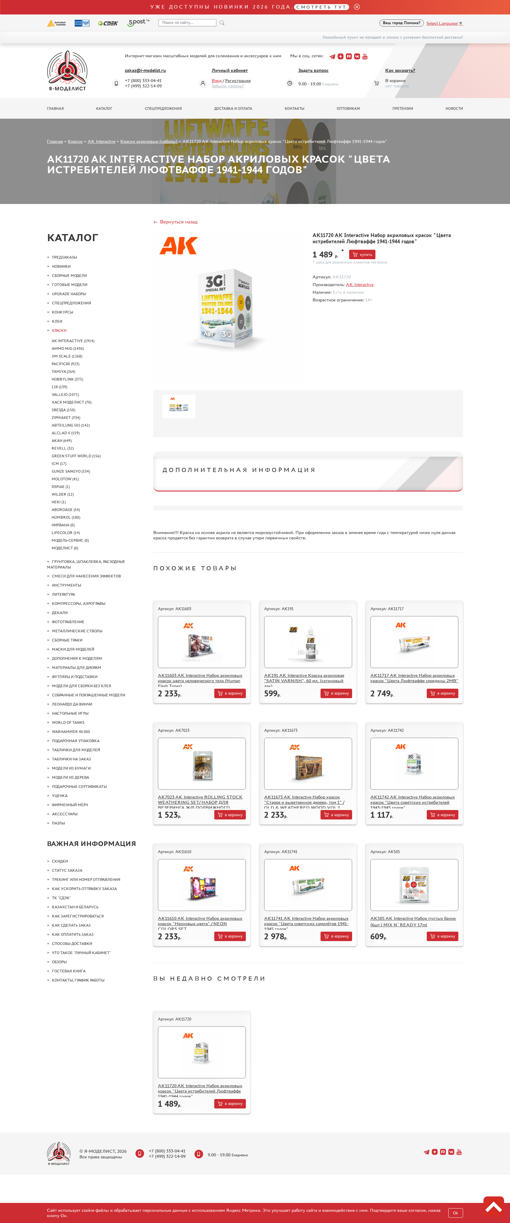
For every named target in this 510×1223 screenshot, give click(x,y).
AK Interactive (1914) (73, 341)
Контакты (294, 109)
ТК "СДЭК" (61, 898)
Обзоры (59, 962)
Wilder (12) (63, 494)
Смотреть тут (321, 6)
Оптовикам (348, 109)
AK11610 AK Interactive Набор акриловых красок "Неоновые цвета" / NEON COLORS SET (200, 923)
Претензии (403, 109)
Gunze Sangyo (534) (71, 471)
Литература (63, 594)
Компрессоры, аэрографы (78, 603)
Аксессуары (65, 814)
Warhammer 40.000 (71, 731)
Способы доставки (72, 943)
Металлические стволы (77, 631)
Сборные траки (67, 640)
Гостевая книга (69, 971)
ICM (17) (59, 463)
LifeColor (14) (66, 532)
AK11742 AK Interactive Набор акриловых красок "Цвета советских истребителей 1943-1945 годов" (412, 802)
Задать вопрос (313, 70)
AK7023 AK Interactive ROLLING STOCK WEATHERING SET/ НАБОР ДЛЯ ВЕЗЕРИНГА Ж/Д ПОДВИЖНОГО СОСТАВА (200, 804)
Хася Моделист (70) (71, 402)
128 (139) (59, 387)
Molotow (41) (65, 479)
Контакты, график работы (78, 980)
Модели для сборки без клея (81, 686)
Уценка (60, 795)
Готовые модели (69, 285)
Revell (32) (63, 448)
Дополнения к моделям (77, 658)
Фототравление (68, 622)
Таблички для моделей (76, 750)
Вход (217, 80)
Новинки (61, 266)
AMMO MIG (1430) (68, 348)
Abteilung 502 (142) (71, 425)
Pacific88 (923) (65, 364)
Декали (60, 612)
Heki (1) (59, 502)
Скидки (60, 861)
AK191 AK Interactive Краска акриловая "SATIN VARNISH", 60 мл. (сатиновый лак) (304, 680)
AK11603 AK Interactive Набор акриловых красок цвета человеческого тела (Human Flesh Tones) (200, 680)
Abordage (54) (66, 509)
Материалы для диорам (76, 667)
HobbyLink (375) (67, 379)
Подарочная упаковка (75, 741)
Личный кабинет (230, 70)
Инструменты (66, 585)
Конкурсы (62, 312)
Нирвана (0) (63, 525)
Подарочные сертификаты (79, 786)
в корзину (234, 693)
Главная (55, 109)
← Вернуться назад (175, 222)
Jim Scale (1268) (67, 356)
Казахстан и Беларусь (75, 907)
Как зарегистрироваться (78, 916)
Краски (75, 141)
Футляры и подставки (74, 677)
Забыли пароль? (228, 85)
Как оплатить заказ (73, 934)
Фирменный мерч (70, 805)
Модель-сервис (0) (70, 540)
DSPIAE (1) (61, 486)
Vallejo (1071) (65, 394)
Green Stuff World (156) (76, 456)
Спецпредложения (163, 109)
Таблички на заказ (71, 759)
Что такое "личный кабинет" (81, 953)
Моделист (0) (65, 548)
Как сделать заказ (71, 925)
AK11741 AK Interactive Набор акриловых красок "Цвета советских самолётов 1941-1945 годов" (306, 923)
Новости (454, 109)
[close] (354, 7)
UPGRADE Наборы (69, 294)
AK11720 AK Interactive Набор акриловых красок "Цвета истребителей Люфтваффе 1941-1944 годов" (200, 1091)
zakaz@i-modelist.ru (145, 70)
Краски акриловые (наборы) (148, 141)
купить (366, 254)
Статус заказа (67, 870)
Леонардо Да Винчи (72, 704)
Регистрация (238, 80)
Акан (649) (62, 440)
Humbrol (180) (66, 517)
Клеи (57, 321)
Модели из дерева (70, 777)
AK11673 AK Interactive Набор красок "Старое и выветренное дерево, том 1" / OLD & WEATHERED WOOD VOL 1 (304, 802)
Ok (455, 1213)
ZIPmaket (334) (66, 417)
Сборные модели (69, 275)
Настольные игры (70, 713)
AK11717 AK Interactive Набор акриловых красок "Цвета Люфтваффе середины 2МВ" (414, 678)
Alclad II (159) (66, 433)
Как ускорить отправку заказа (84, 888)
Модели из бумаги (71, 768)
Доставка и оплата (233, 109)
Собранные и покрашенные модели (88, 695)
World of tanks (68, 722)
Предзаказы (64, 257)
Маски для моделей (73, 649)
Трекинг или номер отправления (86, 879)
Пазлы (58, 823)
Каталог (104, 109)
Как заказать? (400, 70)
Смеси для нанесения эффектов (86, 576)
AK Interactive (101, 141)
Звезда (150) (63, 410)
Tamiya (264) (63, 371)
